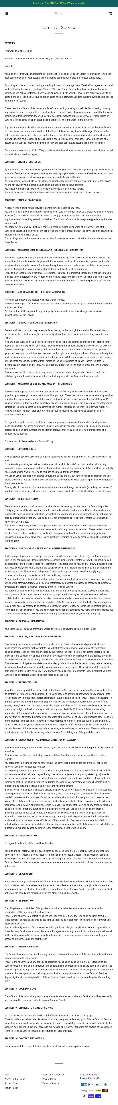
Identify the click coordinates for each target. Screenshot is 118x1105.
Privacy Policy (49, 1079)
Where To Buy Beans (15, 1079)
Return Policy (11, 1087)
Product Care (11, 1083)
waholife (93, 1074)
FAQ (7, 1074)
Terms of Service (50, 1083)
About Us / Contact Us (53, 1074)
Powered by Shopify (90, 1078)
